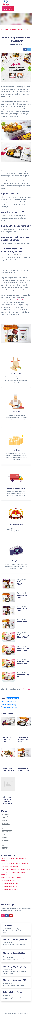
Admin (13, 44)
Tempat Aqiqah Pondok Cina (9, 707)
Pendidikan (6, 823)
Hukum (5, 817)
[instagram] (3, 915)
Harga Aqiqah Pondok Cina (9, 704)
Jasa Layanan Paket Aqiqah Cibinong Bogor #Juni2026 (15, 869)
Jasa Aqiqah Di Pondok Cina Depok (7, 739)
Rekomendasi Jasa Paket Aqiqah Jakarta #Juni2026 (15, 863)
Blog (2, 29)
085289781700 (8, 929)
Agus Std (26, 1013)
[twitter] (29, 49)
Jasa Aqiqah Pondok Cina (13, 698)
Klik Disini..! (26, 689)
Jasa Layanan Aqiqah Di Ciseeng (9, 866)
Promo (5, 837)
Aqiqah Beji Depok (23, 300)
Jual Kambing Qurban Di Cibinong (9, 883)
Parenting (5, 826)
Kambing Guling (7, 831)
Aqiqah (6, 29)
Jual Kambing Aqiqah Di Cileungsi (9, 889)
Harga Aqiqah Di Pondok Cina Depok (19, 29)
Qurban (5, 846)
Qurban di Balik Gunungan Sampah (10, 880)
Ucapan (5, 843)
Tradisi (5, 820)
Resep (4, 829)
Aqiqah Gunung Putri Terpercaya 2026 (11, 877)
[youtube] (11, 915)
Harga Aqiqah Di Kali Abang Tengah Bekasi (23, 739)
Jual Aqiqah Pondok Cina (8, 701)
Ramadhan (6, 840)
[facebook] (25, 49)
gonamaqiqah (21, 929)
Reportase (6, 814)
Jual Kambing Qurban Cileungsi (9, 886)
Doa (4, 834)
